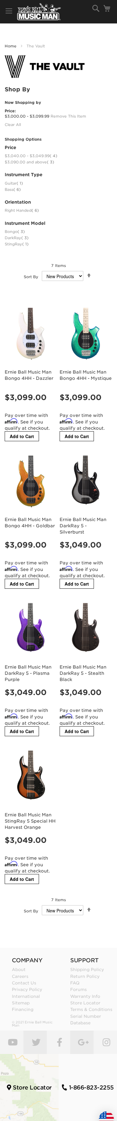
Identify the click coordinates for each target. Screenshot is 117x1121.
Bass (13, 189)
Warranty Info (85, 996)
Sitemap (21, 1002)
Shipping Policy (87, 969)
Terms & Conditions (91, 1009)
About (19, 969)
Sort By (31, 276)
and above (29, 162)
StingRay (17, 244)
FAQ (75, 982)
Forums (78, 989)
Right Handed (22, 210)
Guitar (14, 183)
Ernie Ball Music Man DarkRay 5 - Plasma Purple (28, 673)
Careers (20, 976)
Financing (22, 1009)
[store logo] (39, 11)
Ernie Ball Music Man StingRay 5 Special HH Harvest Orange (30, 821)
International (26, 996)
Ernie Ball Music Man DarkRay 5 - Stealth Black (83, 673)
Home (11, 46)
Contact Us (24, 982)
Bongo (15, 231)
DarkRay (17, 237)
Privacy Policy (27, 989)
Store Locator (85, 1002)
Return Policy (85, 976)
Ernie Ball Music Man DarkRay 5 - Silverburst (83, 525)
